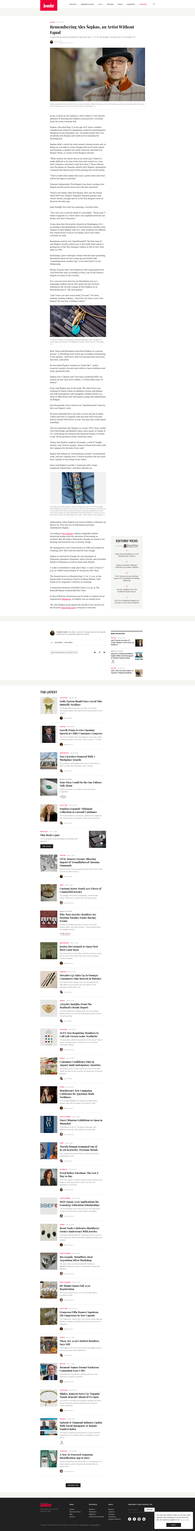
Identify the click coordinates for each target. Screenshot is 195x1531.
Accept (173, 1525)
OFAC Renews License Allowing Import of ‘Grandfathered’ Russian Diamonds (127, 578)
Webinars (92, 1509)
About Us (111, 1509)
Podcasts (63, 1419)
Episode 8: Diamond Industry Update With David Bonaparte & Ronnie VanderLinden (122, 655)
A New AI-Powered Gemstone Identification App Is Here (76, 1456)
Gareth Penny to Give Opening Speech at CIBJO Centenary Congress (81, 731)
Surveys (62, 1000)
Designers (59, 642)
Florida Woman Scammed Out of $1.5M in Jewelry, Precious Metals (79, 1148)
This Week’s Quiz (50, 835)
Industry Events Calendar (96, 1517)
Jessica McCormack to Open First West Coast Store (79, 948)
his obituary (67, 533)
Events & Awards (65, 1116)
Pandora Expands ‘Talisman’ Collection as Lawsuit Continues (127, 566)
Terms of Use (84, 1525)
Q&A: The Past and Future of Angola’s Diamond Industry (122, 671)
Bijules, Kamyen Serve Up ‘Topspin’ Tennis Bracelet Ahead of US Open (80, 1395)
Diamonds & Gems (87, 4)
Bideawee (66, 599)
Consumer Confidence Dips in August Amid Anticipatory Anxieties (80, 1063)
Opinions (110, 4)
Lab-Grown (63, 1029)
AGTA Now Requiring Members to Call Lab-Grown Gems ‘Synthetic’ (126, 601)
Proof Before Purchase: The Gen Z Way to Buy (79, 1174)
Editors (52, 22)
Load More (73, 1485)
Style (100, 4)
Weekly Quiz (93, 1512)
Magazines (131, 4)
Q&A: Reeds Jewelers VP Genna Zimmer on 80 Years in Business (122, 642)
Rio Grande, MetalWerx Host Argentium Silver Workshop (76, 1258)
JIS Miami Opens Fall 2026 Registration (75, 1287)
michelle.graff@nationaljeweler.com (64, 43)
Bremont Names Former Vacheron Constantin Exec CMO (79, 1369)
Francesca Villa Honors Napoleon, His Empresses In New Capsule (79, 1313)
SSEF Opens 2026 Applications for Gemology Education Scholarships (79, 1203)
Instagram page (68, 607)
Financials (63, 972)
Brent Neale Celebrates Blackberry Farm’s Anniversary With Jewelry (79, 1229)
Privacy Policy (95, 1525)
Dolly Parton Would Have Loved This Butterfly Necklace (127, 555)
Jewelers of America (114, 1519)
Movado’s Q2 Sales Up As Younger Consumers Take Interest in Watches (80, 977)
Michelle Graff (58, 41)
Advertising (111, 1517)
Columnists (63, 1169)
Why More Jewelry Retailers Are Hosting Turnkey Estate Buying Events (78, 918)
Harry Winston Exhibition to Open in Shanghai (81, 1122)
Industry (73, 4)
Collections (64, 698)
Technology (64, 1451)
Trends (62, 1087)
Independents (64, 753)
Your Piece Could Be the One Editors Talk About (81, 784)
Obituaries (68, 642)
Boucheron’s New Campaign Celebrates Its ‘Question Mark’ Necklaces (77, 1094)
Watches (62, 1364)
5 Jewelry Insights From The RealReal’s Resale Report (126, 590)
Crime (61, 885)
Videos (120, 4)
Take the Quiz (46, 846)
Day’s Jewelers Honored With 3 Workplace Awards (77, 758)
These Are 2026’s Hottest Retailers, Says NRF (80, 1342)
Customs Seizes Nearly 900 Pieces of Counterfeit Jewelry (80, 890)
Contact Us (111, 1512)
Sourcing (63, 726)
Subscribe (143, 4)
